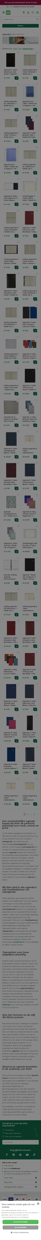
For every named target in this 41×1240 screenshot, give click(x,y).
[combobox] (38, 1204)
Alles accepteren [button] (20, 1222)
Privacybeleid (19, 1236)
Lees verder (33, 1217)
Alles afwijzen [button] (20, 1227)
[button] (20, 1232)
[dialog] (20, 1220)
